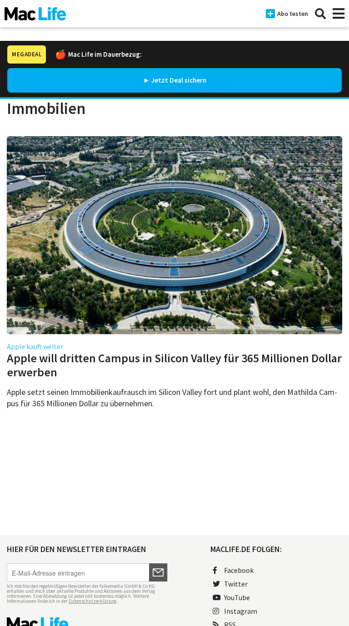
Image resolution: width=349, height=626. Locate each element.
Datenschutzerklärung (92, 601)
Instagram (240, 611)
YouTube (237, 597)
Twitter (236, 583)
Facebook (239, 570)
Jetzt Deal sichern (178, 80)
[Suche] (320, 13)
